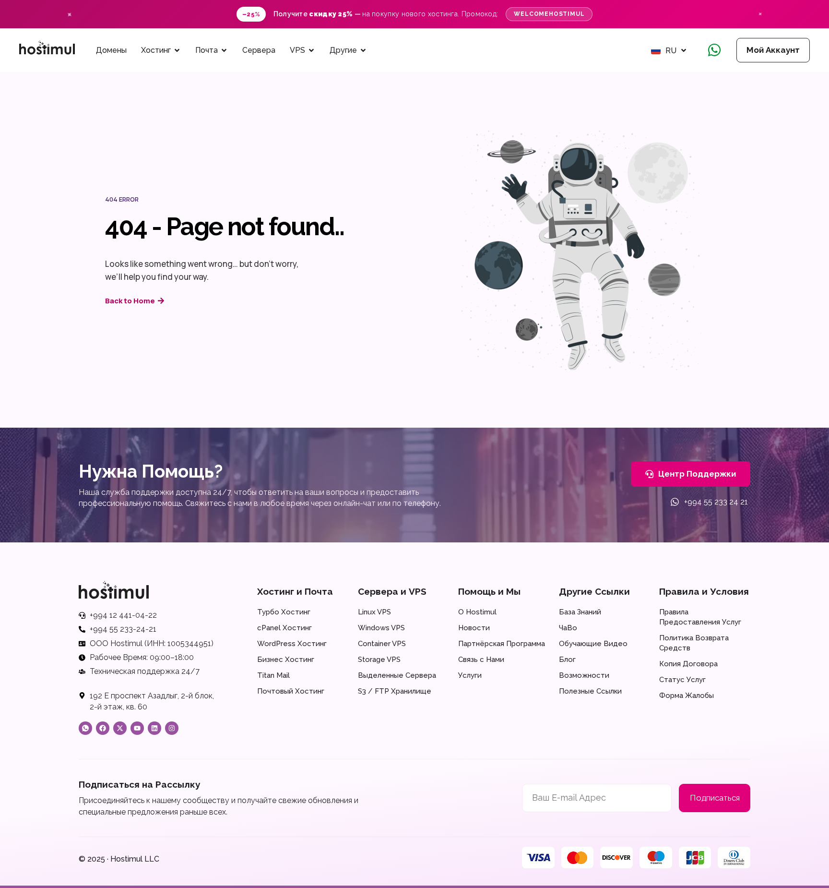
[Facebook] (102, 728)
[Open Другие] (363, 50)
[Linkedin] (154, 728)
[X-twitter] (120, 728)
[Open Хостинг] (177, 50)
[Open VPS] (311, 50)
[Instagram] (171, 728)
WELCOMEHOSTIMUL (549, 14)
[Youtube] (137, 728)
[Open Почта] (224, 50)
